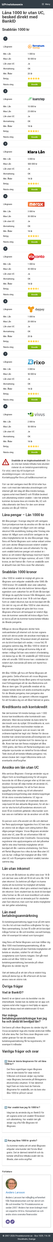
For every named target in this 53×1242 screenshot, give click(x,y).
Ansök (34, 84)
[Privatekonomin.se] (13, 4)
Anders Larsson (15, 1192)
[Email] (8, 1222)
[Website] (12, 1222)
